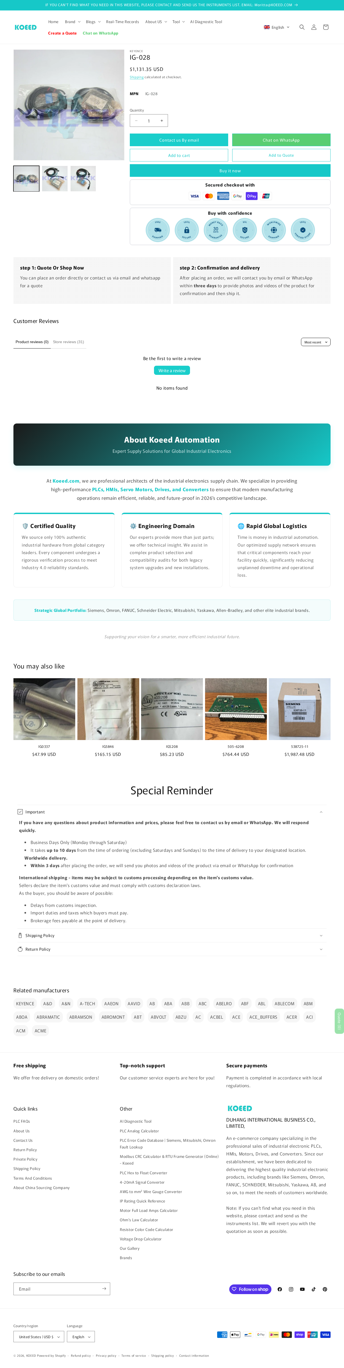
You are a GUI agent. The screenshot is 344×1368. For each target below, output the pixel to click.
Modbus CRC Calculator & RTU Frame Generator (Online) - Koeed (169, 1160)
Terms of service (133, 1355)
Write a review (172, 370)
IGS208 (172, 746)
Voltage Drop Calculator (141, 1238)
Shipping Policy (27, 1168)
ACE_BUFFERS (263, 1017)
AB (152, 1003)
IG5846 (108, 746)
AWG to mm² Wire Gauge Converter (151, 1191)
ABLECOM (284, 1003)
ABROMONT (113, 1017)
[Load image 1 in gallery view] (26, 179)
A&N (66, 1003)
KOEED (31, 1355)
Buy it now (230, 170)
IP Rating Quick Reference (142, 1201)
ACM (21, 1030)
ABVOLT (158, 1017)
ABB (185, 1003)
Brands (126, 1258)
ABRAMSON (80, 1017)
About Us (21, 1130)
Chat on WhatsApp (281, 140)
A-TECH (87, 1003)
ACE (236, 1017)
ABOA (21, 1017)
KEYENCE (25, 1003)
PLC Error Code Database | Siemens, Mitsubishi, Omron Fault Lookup (168, 1143)
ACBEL (216, 1017)
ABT (138, 1017)
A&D (47, 1003)
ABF (245, 1003)
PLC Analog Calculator (139, 1130)
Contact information (194, 1355)
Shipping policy (162, 1355)
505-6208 (236, 746)
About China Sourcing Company (41, 1187)
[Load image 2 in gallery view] (55, 179)
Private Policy (25, 1159)
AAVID (134, 1003)
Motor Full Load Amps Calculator (149, 1210)
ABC (203, 1003)
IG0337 (44, 746)
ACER (291, 1017)
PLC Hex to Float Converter (143, 1172)
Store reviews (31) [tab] (68, 342)
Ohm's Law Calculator (139, 1220)
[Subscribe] (104, 1288)
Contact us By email (179, 140)
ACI (309, 1017)
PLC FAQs (21, 1121)
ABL (262, 1003)
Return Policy (25, 1149)
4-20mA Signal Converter (142, 1182)
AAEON (111, 1003)
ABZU (180, 1017)
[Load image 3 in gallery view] (83, 179)
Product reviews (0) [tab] (32, 342)
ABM (308, 1003)
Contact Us (23, 1140)
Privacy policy (106, 1355)
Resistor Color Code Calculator (146, 1229)
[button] (72, 21)
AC (198, 1017)
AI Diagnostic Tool (136, 1121)
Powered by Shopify (51, 1355)
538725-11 (299, 746)
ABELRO (224, 1003)
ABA (168, 1003)
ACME (40, 1030)
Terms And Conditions (32, 1178)
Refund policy (81, 1355)
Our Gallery (130, 1248)
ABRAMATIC (48, 1017)
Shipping (137, 76)
